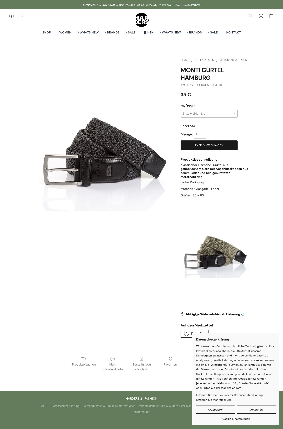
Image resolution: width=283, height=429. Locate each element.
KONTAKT (233, 32)
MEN (211, 60)
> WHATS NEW (88, 32)
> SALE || (131, 32)
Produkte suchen (84, 364)
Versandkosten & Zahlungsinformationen (109, 406)
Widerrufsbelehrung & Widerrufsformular (166, 406)
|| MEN (149, 32)
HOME (185, 60)
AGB (44, 406)
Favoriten (170, 364)
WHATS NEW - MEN (233, 60)
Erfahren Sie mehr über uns (213, 399)
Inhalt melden (141, 412)
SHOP (46, 32)
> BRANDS (112, 32)
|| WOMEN (64, 32)
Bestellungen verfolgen (141, 366)
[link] (236, 417)
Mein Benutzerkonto (113, 366)
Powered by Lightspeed (141, 419)
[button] (141, 20)
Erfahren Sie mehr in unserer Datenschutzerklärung (229, 394)
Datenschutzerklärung (65, 406)
